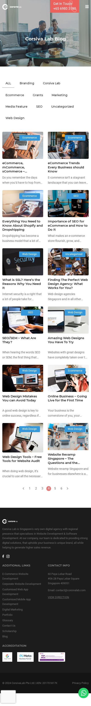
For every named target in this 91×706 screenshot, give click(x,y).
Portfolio (7, 614)
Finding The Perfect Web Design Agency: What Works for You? (68, 284)
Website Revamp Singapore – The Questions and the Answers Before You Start (64, 463)
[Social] (3, 556)
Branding (27, 83)
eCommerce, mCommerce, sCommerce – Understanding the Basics (17, 171)
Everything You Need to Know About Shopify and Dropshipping (22, 225)
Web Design (15, 118)
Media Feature (17, 106)
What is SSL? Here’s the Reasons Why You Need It (21, 284)
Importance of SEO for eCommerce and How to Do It (68, 225)
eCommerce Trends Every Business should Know (66, 167)
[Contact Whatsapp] (83, 693)
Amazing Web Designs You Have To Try (66, 340)
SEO (39, 106)
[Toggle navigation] (86, 7)
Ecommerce (15, 95)
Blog (5, 636)
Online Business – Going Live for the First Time (67, 398)
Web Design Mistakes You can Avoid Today (19, 398)
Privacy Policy (80, 683)
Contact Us (8, 625)
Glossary (7, 620)
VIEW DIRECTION (58, 597)
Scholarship (9, 631)
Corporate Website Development (21, 583)
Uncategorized (62, 106)
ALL (8, 83)
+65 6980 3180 (64, 9)
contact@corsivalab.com (70, 590)
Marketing (60, 95)
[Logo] (11, 6)
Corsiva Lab (51, 83)
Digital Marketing (12, 609)
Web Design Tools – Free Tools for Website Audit (22, 459)
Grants (38, 95)
